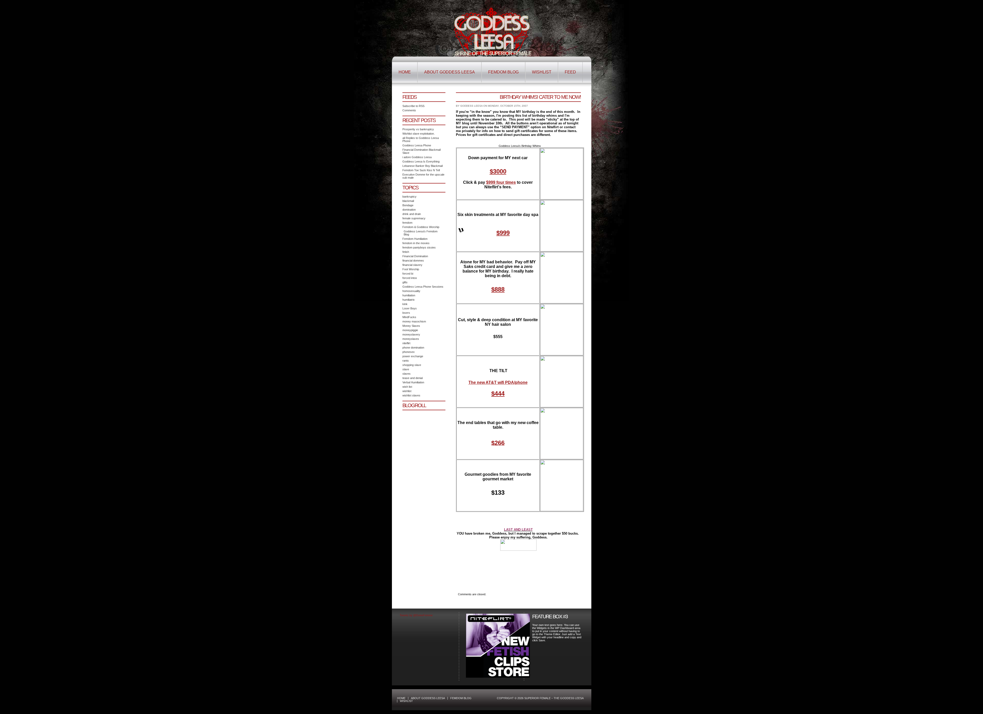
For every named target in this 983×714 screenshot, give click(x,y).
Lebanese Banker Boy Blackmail (422, 165)
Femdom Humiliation (415, 238)
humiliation (408, 295)
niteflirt (406, 343)
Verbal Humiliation (413, 382)
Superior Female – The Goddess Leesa (491, 31)
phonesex (408, 351)
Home (405, 72)
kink (405, 304)
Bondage (407, 205)
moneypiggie (410, 330)
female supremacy (413, 218)
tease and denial (412, 378)
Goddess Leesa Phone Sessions (422, 286)
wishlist (406, 391)
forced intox (409, 277)
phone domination (413, 347)
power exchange (412, 356)
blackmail (408, 200)
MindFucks (409, 317)
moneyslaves (410, 338)
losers (406, 312)
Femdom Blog (503, 72)
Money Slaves (411, 325)
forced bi (407, 273)
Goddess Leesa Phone (416, 145)
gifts (405, 282)
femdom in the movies (416, 243)
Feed (570, 72)
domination (409, 209)
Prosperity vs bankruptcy (418, 129)
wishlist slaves (411, 395)
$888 (498, 289)
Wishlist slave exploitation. (418, 133)
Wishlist (541, 72)
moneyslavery (411, 334)
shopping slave (411, 364)
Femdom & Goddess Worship (420, 227)
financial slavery (412, 264)
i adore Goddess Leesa (417, 157)
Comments (409, 110)
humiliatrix (408, 299)
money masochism (414, 321)
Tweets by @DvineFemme (416, 615)
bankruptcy (409, 196)
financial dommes (413, 260)
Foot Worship (410, 269)
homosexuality (411, 291)
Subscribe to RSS (413, 105)
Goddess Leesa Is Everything (421, 161)
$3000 (498, 171)
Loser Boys (409, 308)
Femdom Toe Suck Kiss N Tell (421, 170)
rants (405, 360)
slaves (406, 373)
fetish (405, 251)
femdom (407, 222)
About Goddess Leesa (449, 72)
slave (405, 369)
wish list (407, 386)
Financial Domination (415, 256)
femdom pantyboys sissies (419, 247)
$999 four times (501, 182)
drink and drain (411, 213)
